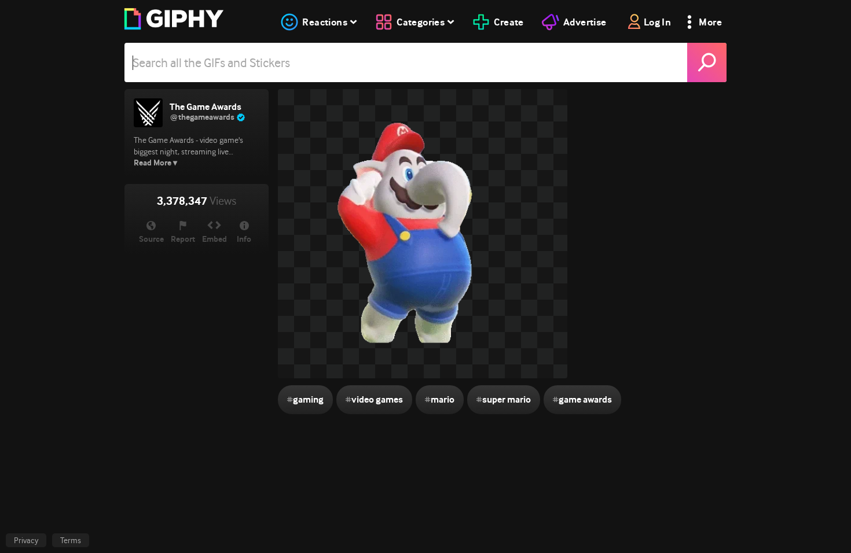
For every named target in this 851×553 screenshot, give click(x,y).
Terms (70, 540)
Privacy (26, 540)
